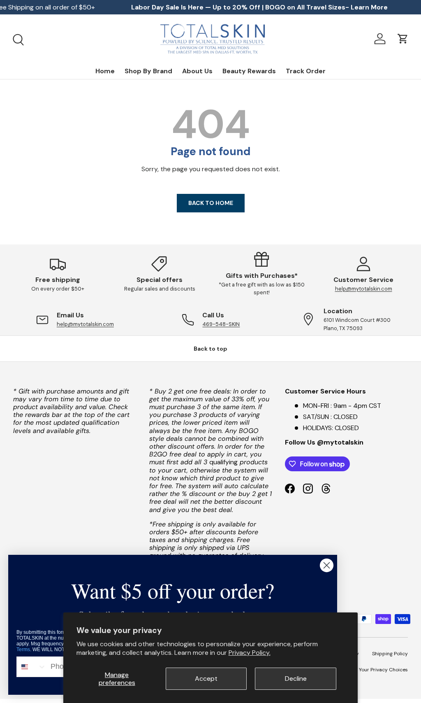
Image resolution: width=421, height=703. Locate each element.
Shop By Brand (148, 71)
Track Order (306, 71)
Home (105, 71)
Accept (206, 678)
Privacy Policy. (250, 652)
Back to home (210, 203)
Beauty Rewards (249, 71)
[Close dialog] (326, 565)
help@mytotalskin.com (363, 288)
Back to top (210, 348)
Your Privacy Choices (383, 669)
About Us (197, 71)
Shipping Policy (390, 653)
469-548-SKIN (221, 324)
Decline (296, 678)
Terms (23, 649)
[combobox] (31, 667)
